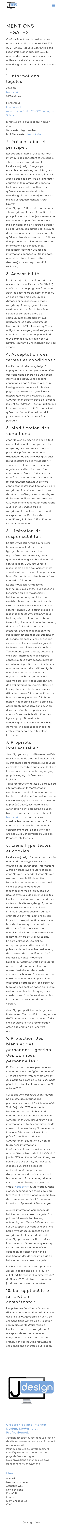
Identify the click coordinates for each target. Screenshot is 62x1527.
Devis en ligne (14, 1490)
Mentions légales (16, 1501)
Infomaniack (13, 107)
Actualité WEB (15, 1486)
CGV (9, 1504)
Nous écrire (13, 92)
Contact (11, 1497)
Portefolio (12, 1493)
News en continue (17, 1482)
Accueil (10, 1478)
